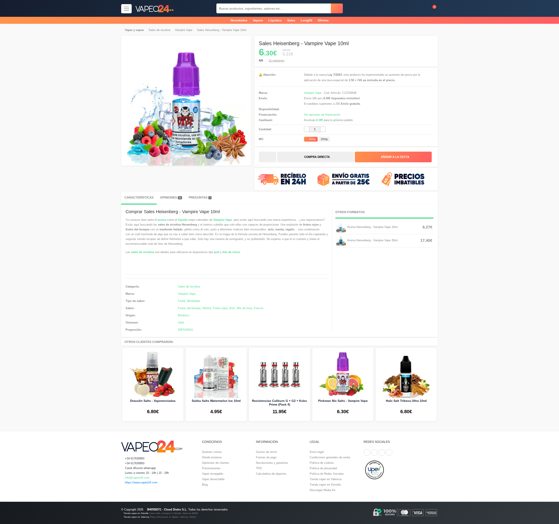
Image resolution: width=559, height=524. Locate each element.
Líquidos (275, 20)
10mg (312, 139)
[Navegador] (126, 8)
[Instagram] (381, 452)
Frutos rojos (220, 308)
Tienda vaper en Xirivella (325, 484)
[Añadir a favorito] (267, 157)
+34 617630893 (134, 458)
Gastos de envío (266, 452)
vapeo (140, 30)
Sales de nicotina (159, 30)
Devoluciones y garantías (272, 462)
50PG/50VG (185, 329)
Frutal (181, 301)
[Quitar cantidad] (306, 129)
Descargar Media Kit (322, 490)
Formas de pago (266, 457)
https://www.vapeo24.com (140, 482)
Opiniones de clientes (215, 462)
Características (139, 197)
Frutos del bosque (189, 308)
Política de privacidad (323, 468)
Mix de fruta (244, 308)
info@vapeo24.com (136, 477)
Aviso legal (317, 452)
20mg (324, 139)
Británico (183, 315)
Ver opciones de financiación (322, 114)
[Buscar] (337, 8)
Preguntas (199, 197)
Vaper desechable (213, 479)
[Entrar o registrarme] (413, 8)
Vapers (258, 20)
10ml (181, 322)
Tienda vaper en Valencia (326, 479)
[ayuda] (422, 8)
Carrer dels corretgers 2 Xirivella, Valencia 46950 (173, 513)
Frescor (258, 308)
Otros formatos (350, 212)
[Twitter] (374, 452)
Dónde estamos (212, 457)
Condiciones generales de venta (330, 457)
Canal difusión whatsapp (140, 468)
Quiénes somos (212, 452)
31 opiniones (276, 60)
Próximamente (211, 468)
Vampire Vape (183, 30)
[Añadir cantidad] (323, 129)
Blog (205, 484)
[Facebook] (367, 452)
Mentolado (193, 301)
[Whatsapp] (389, 452)
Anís (232, 308)
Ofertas (323, 20)
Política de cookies (322, 462)
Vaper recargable (212, 473)
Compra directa (316, 157)
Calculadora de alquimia (271, 473)
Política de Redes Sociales (327, 473)
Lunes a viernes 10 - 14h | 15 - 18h (146, 472)
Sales (291, 20)
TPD (259, 468)
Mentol (206, 308)
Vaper (129, 30)
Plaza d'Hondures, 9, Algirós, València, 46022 (173, 517)
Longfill (306, 20)
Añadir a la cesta (394, 157)
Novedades (239, 20)
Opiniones (170, 197)
